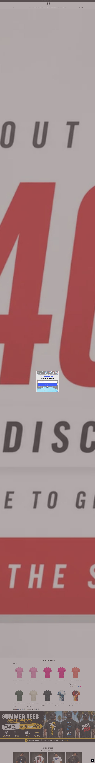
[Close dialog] (57, 372)
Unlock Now (47, 384)
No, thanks (47, 387)
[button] (92, 760)
